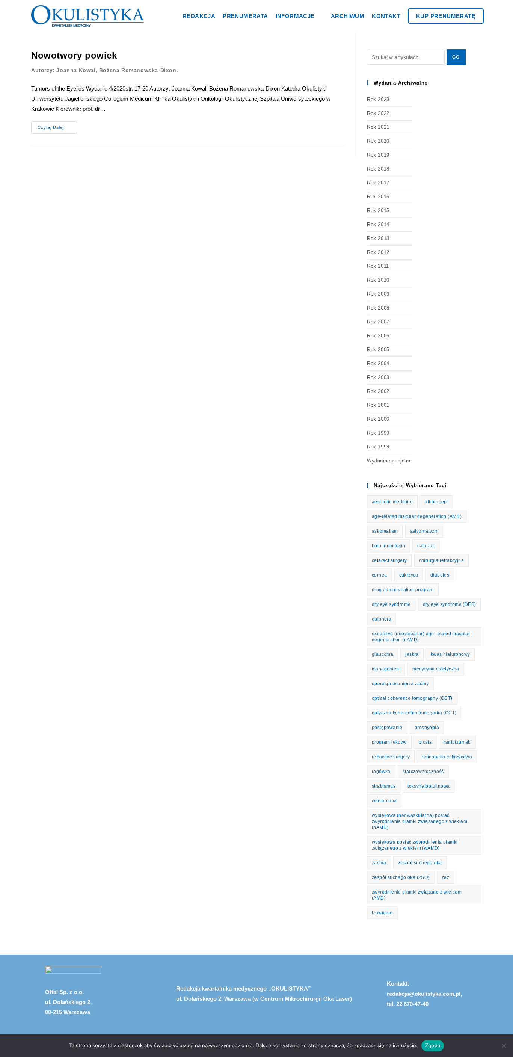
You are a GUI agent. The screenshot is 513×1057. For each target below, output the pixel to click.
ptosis (425, 742)
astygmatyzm (424, 531)
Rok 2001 (378, 405)
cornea (379, 575)
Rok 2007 (378, 322)
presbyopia (427, 727)
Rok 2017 (378, 183)
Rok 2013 (378, 238)
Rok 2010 (378, 280)
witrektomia (384, 800)
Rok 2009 (378, 294)
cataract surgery (389, 560)
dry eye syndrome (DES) (449, 604)
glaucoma (382, 654)
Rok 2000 (378, 419)
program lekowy (389, 742)
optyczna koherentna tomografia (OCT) (414, 713)
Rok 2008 (378, 308)
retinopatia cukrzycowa (447, 757)
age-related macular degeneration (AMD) (417, 516)
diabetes (439, 575)
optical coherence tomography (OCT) (412, 698)
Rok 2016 (378, 196)
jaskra (411, 654)
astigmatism (385, 531)
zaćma (379, 862)
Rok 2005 (378, 349)
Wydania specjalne (389, 461)
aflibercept (436, 501)
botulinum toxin (388, 545)
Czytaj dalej (57, 125)
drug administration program (403, 589)
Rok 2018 (378, 169)
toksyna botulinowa (428, 786)
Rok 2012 (378, 252)
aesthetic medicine (392, 501)
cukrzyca (408, 575)
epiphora (381, 619)
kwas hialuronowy (450, 654)
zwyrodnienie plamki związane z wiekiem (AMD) (417, 895)
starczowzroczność (423, 771)
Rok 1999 (378, 433)
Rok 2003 (378, 377)
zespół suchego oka (420, 862)
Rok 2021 (378, 127)
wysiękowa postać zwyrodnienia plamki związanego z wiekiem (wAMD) (414, 845)
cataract (426, 545)
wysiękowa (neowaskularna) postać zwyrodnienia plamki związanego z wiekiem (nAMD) (419, 821)
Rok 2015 (378, 210)
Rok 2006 (378, 335)
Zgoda (432, 1045)
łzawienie (382, 912)
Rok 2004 (378, 363)
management (386, 669)
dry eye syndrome (391, 604)
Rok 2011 (378, 266)
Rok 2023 (378, 99)
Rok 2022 (378, 113)
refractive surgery (391, 757)
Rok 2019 (378, 155)
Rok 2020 (378, 141)
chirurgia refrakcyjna (441, 560)
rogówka (381, 771)
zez (445, 877)
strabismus (383, 786)
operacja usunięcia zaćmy (400, 683)
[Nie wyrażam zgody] (503, 1045)
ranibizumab (457, 742)
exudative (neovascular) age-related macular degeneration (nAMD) (421, 636)
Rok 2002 (378, 391)
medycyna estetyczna (435, 669)
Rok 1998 (378, 447)
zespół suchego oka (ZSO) (401, 877)
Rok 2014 (378, 224)
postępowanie (387, 727)
